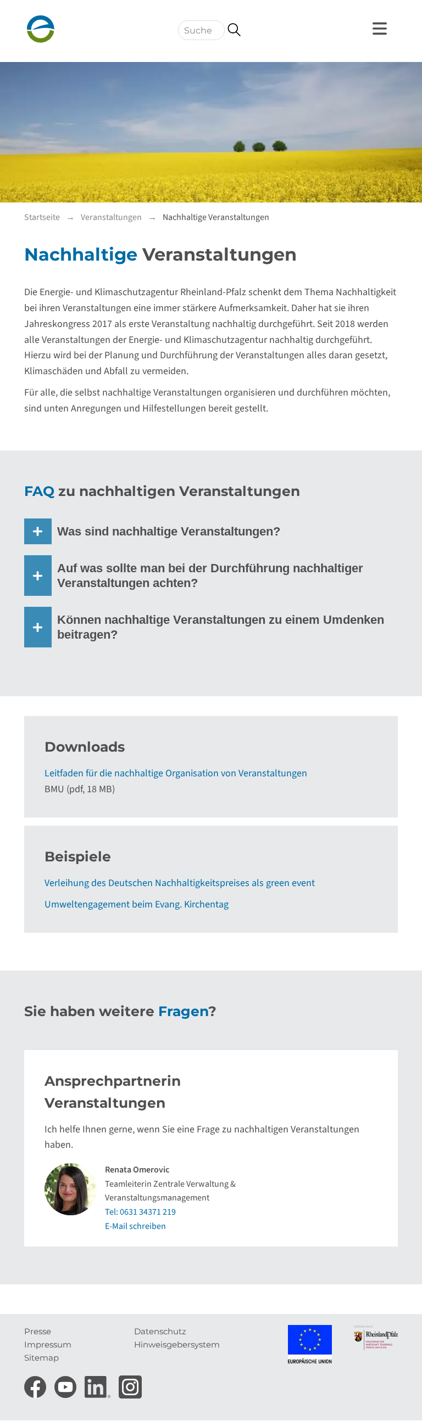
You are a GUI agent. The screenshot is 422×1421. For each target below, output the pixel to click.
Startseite (42, 217)
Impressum (47, 1344)
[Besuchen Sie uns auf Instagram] (130, 1383)
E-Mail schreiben (135, 1226)
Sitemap (41, 1357)
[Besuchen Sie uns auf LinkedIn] (99, 1383)
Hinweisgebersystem (177, 1344)
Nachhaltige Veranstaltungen (216, 217)
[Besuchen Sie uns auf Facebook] (36, 1383)
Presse (37, 1331)
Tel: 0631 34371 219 (140, 1212)
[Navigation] (381, 28)
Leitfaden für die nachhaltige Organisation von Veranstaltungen (176, 773)
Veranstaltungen (111, 217)
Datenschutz (160, 1331)
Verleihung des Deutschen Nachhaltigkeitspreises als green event (180, 883)
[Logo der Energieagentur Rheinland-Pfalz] (76, 29)
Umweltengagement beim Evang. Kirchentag (137, 904)
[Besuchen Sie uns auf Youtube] (66, 1383)
